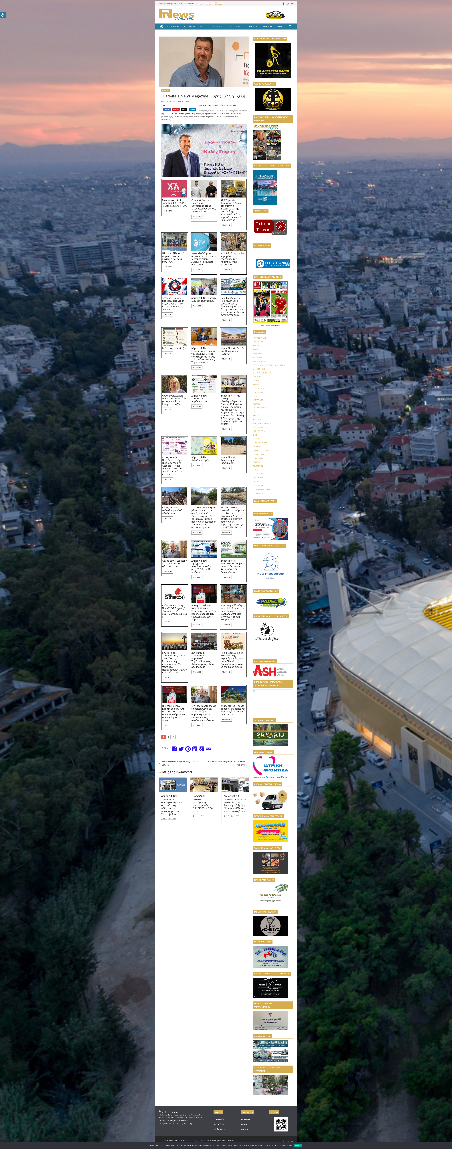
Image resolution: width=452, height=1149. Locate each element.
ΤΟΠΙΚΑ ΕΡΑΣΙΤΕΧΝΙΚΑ (261, 489)
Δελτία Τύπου (219, 1129)
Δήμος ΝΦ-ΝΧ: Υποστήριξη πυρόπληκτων (199, 398)
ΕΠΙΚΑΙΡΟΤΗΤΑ (236, 27)
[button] (3, 15)
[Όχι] (449, 1145)
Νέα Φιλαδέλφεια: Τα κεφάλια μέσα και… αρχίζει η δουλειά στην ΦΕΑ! (173, 257)
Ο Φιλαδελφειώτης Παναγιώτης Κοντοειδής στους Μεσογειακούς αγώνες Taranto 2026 (203, 206)
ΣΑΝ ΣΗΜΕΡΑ (258, 477)
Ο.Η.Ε (255, 435)
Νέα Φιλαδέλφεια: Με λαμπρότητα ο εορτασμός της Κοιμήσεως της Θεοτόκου (232, 259)
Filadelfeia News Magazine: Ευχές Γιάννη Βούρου (180, 763)
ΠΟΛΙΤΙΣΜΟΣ (258, 466)
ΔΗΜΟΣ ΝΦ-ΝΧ (259, 369)
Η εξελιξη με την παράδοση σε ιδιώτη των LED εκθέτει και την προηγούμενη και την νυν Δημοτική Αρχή (174, 713)
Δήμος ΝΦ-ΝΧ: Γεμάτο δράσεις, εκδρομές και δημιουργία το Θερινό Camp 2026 (233, 710)
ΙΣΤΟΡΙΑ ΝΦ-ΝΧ (172, 27)
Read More (168, 211)
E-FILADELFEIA (258, 342)
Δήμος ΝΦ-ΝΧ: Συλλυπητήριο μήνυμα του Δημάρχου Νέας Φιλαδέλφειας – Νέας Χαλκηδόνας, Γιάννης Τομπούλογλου (203, 355)
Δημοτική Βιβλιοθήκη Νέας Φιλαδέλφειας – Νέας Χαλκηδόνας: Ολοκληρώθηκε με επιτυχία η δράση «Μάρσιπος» (232, 612)
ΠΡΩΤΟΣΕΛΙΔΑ (258, 474)
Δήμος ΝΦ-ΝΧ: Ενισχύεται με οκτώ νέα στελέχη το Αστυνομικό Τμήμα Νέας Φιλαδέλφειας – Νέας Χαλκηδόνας (235, 803)
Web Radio (245, 1119)
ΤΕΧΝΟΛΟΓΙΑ (258, 485)
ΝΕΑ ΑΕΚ (202, 27)
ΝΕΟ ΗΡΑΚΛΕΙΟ (259, 431)
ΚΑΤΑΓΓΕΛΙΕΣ (258, 400)
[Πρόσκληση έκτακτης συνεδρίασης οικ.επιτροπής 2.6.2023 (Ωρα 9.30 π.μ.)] (204, 779)
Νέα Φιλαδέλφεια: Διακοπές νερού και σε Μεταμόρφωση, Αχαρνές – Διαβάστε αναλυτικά (203, 259)
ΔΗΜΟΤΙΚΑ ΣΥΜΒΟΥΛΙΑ (262, 373)
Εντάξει (298, 1145)
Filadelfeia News (184, 101)
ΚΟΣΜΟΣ (256, 404)
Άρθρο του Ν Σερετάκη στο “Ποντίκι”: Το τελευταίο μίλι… (174, 563)
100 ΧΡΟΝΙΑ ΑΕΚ (259, 338)
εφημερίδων (276, 325)
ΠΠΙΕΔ (255, 470)
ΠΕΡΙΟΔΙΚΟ (252, 27)
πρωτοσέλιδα (267, 325)
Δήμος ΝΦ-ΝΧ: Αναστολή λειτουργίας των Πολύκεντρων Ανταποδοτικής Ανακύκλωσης (233, 566)
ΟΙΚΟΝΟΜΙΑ (258, 439)
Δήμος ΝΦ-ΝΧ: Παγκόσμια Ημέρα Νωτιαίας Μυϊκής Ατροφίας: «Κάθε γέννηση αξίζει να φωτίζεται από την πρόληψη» (172, 466)
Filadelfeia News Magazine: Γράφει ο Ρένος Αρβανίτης (227, 763)
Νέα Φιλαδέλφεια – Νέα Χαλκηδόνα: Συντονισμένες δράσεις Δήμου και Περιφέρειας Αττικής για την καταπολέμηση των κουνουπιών (233, 306)
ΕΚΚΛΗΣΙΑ (256, 380)
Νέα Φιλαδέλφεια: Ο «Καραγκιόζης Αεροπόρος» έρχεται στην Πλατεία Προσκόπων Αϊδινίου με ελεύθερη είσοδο (232, 659)
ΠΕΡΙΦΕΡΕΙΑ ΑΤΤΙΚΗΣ (261, 450)
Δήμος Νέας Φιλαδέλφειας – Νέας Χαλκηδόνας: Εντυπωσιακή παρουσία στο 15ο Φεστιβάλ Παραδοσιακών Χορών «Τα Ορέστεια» (174, 662)
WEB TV (266, 27)
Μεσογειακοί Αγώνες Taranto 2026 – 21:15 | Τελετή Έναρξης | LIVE (174, 203)
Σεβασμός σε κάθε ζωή (174, 348)
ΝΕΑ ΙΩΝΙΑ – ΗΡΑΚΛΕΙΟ (262, 423)
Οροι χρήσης (219, 1124)
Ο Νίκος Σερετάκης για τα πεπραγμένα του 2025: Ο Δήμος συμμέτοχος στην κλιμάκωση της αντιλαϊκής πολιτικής (203, 713)
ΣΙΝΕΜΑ (256, 481)
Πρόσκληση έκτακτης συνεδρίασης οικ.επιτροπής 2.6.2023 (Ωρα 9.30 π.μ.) (203, 803)
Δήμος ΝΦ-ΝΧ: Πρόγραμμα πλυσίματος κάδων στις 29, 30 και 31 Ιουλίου (201, 566)
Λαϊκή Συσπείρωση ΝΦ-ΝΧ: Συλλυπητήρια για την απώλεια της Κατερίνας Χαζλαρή (174, 400)
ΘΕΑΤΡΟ (256, 396)
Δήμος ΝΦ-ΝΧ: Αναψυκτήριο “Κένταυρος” (228, 460)
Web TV (244, 1124)
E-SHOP (279, 27)
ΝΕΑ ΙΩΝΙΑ (257, 419)
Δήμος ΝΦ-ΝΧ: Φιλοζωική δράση (201, 459)
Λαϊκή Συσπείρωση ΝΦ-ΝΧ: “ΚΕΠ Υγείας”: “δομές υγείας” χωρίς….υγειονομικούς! (174, 611)
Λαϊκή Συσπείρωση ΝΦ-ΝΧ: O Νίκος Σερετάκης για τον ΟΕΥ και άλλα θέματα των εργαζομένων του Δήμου (203, 612)
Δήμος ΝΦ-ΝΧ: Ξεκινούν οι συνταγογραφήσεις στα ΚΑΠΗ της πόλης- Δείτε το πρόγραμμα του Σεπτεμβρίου (172, 805)
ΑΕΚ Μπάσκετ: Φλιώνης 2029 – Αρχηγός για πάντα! (207, 4)
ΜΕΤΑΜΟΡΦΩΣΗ (259, 408)
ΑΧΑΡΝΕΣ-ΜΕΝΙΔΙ (259, 361)
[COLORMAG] (169, 1112)
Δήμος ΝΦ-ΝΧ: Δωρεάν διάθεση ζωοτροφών (203, 299)
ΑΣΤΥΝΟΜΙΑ (257, 357)
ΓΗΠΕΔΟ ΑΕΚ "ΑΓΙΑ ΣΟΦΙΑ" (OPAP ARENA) (269, 365)
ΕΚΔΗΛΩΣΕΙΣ (257, 377)
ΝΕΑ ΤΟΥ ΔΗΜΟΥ (259, 427)
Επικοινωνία (219, 1119)
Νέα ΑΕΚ (244, 1129)
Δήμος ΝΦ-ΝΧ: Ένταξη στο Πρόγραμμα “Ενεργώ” (232, 351)
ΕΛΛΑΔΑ (256, 384)
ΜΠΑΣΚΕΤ (256, 412)
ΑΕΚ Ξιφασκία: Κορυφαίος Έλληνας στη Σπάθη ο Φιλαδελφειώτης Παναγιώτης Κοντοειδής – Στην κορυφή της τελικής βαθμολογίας (232, 210)
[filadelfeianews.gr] (162, 27)
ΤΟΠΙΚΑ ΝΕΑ (187, 27)
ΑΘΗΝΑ (256, 349)
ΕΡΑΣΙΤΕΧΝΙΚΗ (258, 392)
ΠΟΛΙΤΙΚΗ (256, 462)
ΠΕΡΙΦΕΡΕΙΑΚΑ (218, 27)
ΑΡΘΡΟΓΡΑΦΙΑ (258, 353)
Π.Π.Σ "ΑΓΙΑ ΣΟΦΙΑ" (260, 443)
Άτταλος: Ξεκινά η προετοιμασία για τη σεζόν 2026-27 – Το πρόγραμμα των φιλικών (173, 304)
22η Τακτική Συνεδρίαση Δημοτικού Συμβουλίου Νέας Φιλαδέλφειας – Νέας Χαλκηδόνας (203, 659)
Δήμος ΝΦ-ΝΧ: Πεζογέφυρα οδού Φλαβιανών (172, 510)
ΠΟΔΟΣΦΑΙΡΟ (258, 458)
